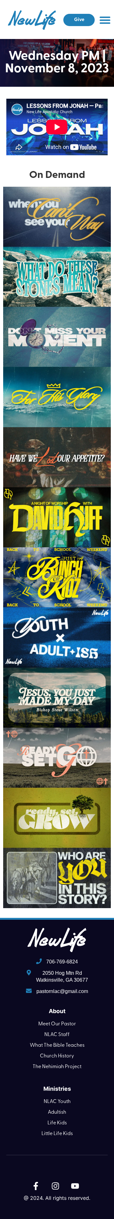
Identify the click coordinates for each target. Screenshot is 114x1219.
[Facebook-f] (36, 1186)
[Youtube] (75, 1186)
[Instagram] (55, 1186)
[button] (105, 20)
